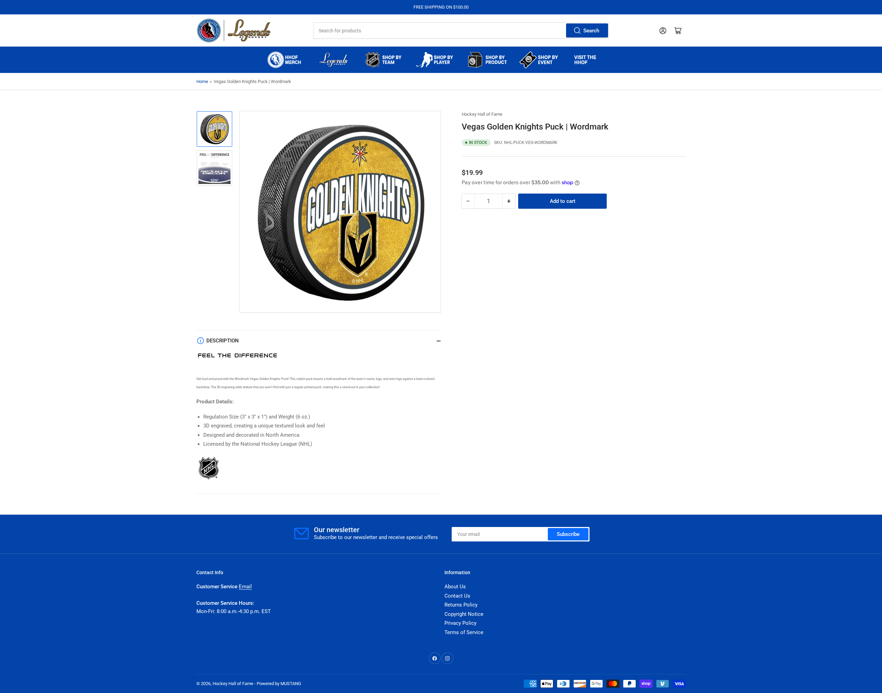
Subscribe (568, 534)
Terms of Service (463, 632)
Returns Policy (461, 605)
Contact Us (457, 596)
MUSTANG (290, 683)
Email (245, 586)
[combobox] (461, 30)
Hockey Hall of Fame (482, 114)
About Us (455, 586)
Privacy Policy (460, 623)
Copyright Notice (463, 614)
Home (202, 81)
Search (591, 31)
